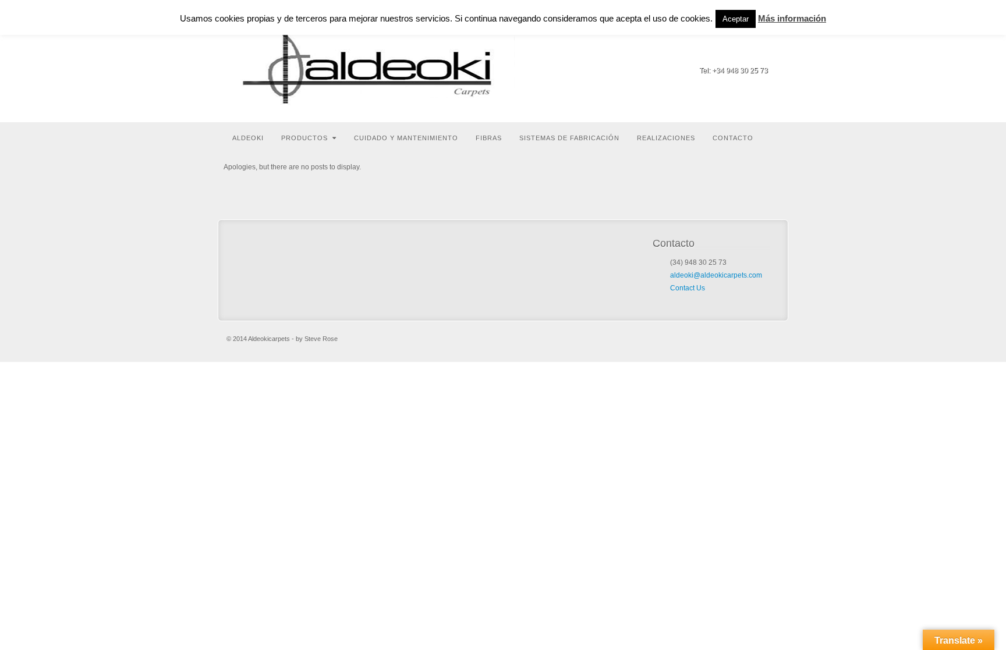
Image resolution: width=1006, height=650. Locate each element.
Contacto (733, 137)
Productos (304, 137)
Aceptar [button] (735, 19)
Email (728, 54)
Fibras (489, 137)
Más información (792, 18)
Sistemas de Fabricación (569, 137)
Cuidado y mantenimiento (406, 137)
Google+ (760, 54)
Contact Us (687, 288)
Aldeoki (248, 137)
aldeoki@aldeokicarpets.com (716, 275)
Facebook (744, 54)
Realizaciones (666, 137)
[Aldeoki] (375, 61)
